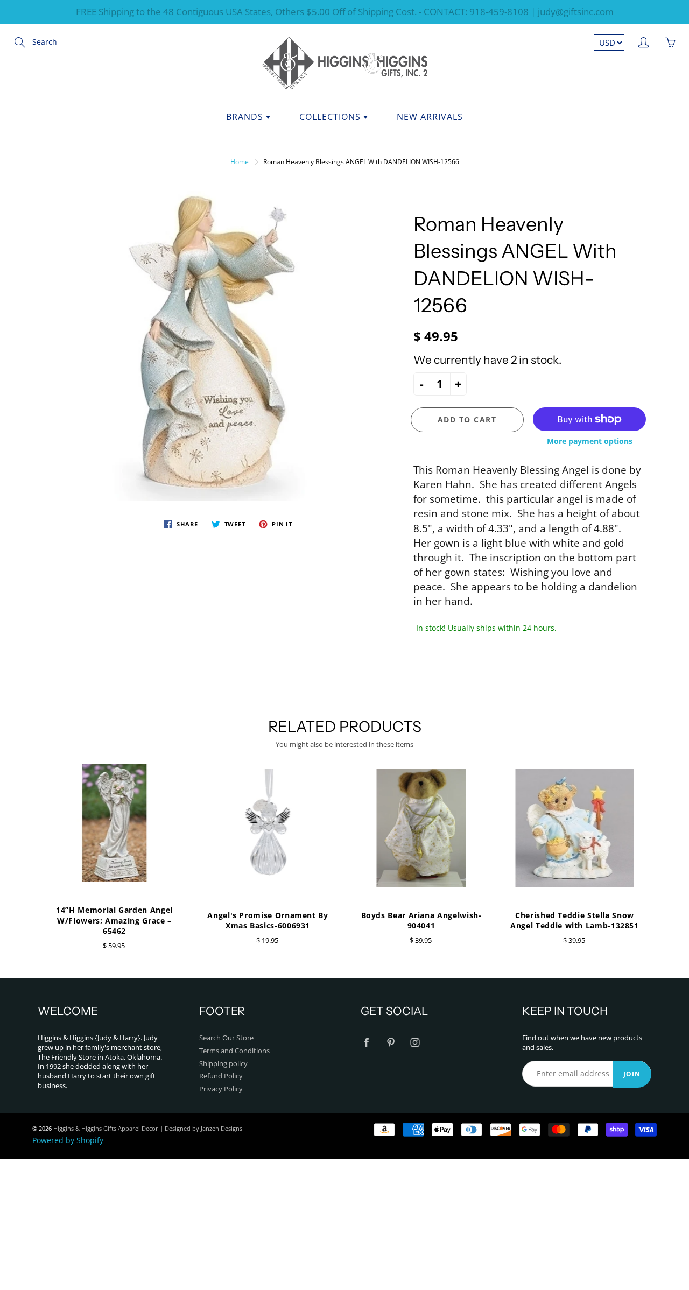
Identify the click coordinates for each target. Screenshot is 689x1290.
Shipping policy (223, 1063)
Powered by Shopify (67, 1140)
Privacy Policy (221, 1089)
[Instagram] (414, 1042)
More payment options (589, 441)
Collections (331, 117)
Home (239, 161)
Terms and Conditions (234, 1050)
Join (632, 1073)
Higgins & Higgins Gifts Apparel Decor (105, 1128)
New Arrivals (430, 117)
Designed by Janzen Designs (203, 1128)
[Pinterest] (390, 1042)
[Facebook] (366, 1042)
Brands (246, 117)
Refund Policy (221, 1076)
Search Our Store (226, 1037)
